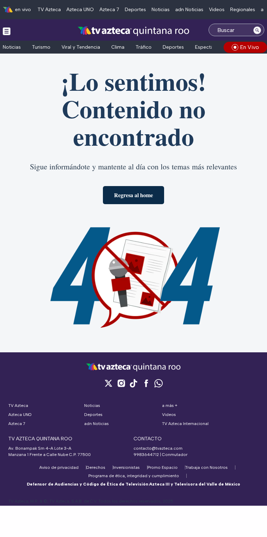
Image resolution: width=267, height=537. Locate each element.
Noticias (161, 10)
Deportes (135, 10)
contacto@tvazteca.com (158, 448)
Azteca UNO (80, 10)
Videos (217, 10)
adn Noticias (189, 10)
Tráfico (144, 47)
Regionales (242, 10)
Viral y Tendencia (81, 47)
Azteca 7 (109, 10)
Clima (117, 47)
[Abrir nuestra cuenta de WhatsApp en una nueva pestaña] (158, 383)
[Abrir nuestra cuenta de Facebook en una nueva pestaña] (146, 383)
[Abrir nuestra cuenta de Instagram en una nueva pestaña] (121, 383)
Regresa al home (133, 195)
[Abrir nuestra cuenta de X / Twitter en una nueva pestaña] (108, 383)
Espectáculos (210, 47)
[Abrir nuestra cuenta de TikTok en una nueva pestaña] (133, 383)
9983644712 (146, 454)
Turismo (41, 47)
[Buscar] (257, 30)
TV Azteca (49, 10)
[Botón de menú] (6, 31)
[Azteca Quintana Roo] (133, 31)
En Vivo (249, 47)
